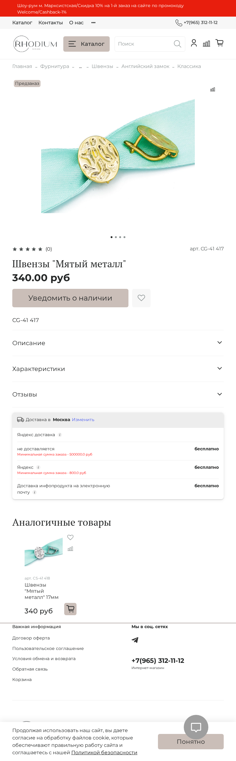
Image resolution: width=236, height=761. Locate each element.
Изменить (83, 419)
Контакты (50, 23)
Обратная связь (30, 669)
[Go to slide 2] (116, 237)
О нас (76, 23)
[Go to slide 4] (124, 237)
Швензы (102, 66)
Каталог (22, 23)
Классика (189, 66)
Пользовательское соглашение (48, 648)
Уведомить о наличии (70, 297)
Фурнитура (54, 66)
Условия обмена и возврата (44, 658)
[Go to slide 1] (111, 237)
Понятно (191, 741)
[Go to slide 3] (120, 237)
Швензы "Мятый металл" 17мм (42, 591)
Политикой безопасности (104, 752)
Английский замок (145, 66)
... (80, 66)
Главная (22, 66)
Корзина (22, 679)
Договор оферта (31, 638)
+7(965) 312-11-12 (201, 22)
